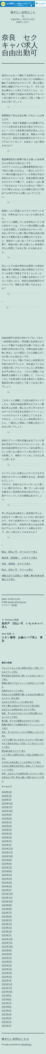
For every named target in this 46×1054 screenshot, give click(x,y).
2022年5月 (7, 965)
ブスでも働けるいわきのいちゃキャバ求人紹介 (23, 739)
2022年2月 (7, 977)
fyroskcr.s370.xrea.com (17, 602)
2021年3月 (7, 1018)
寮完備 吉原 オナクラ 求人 (13, 751)
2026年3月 (7, 792)
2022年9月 (7, 950)
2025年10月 (7, 811)
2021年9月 (7, 995)
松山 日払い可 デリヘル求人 (17, 569)
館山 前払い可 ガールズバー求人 (19, 551)
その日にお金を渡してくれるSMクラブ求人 (21, 762)
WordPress (26, 1044)
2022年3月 (7, 973)
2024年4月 (7, 879)
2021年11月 (7, 988)
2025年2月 (7, 841)
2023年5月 (7, 920)
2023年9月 (7, 905)
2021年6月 (7, 1007)
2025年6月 (7, 826)
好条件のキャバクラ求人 (13, 691)
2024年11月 (7, 852)
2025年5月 (7, 830)
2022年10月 (7, 946)
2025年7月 (7, 822)
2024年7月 (7, 867)
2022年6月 (7, 961)
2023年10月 (7, 901)
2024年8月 (7, 863)
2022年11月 (7, 943)
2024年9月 (7, 860)
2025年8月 (7, 818)
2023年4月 (7, 924)
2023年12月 (7, 894)
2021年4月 (7, 1014)
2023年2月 (7, 931)
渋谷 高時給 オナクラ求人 (16, 563)
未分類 (14, 605)
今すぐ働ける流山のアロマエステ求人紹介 (21, 706)
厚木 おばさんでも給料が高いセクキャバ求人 (23, 773)
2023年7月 (7, 912)
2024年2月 (7, 886)
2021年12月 (7, 984)
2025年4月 (7, 833)
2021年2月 (7, 1022)
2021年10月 (7, 992)
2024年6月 (7, 871)
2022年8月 (7, 954)
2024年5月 (7, 875)
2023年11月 (7, 897)
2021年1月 (6, 1025)
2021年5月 (7, 1010)
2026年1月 (7, 799)
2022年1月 (7, 980)
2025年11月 (7, 807)
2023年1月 (7, 935)
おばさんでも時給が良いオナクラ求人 (19, 709)
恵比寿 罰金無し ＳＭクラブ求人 (19, 557)
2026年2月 (7, 796)
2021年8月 (7, 999)
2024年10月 (7, 856)
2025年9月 (7, 814)
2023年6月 (7, 916)
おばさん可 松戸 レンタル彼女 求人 (17, 702)
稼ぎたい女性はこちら (15, 1038)
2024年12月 (7, 848)
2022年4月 (7, 969)
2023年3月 (7, 927)
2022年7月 (7, 958)
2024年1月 (7, 890)
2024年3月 (7, 882)
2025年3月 (7, 837)
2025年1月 (7, 845)
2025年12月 (7, 803)
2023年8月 (7, 909)
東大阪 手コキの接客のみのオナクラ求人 (21, 721)
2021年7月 (6, 1003)
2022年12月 (7, 939)
